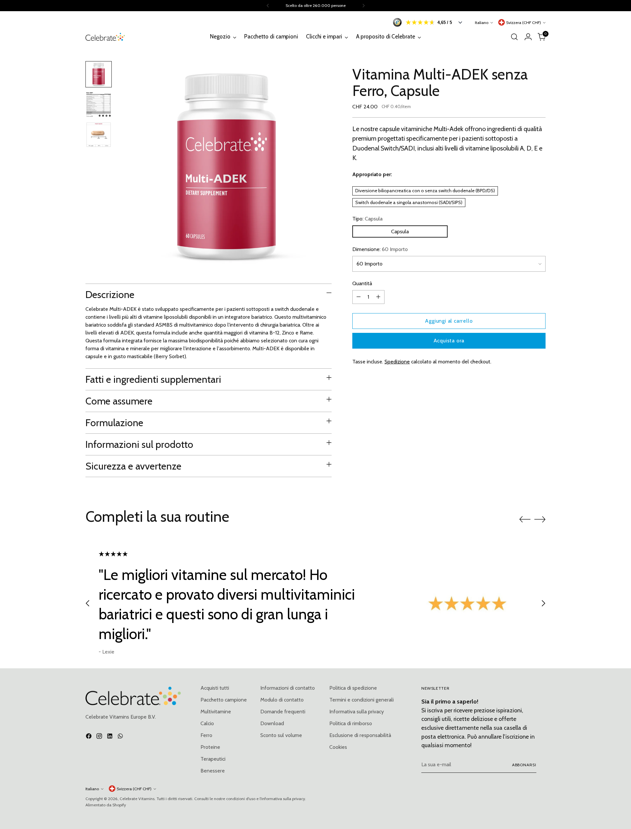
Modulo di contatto (282, 700)
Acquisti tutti (214, 688)
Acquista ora (449, 340)
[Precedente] (268, 5)
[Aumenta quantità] (378, 297)
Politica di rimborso (350, 723)
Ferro (206, 735)
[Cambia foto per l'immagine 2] (98, 104)
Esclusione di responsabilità (360, 735)
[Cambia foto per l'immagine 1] (98, 74)
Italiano (481, 22)
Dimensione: (380, 249)
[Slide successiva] (540, 519)
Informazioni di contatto (287, 688)
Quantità (362, 283)
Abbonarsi (524, 764)
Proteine (210, 747)
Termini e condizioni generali (361, 700)
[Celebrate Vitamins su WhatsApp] (121, 737)
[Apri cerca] (514, 36)
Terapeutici (212, 759)
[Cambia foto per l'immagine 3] (98, 135)
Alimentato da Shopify (105, 804)
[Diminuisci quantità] (358, 297)
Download (272, 723)
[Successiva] (363, 5)
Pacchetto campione (223, 700)
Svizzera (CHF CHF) (523, 22)
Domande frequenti (282, 711)
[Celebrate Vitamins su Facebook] (89, 737)
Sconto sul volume (281, 735)
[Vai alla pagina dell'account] (528, 36)
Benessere (212, 771)
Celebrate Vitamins (137, 798)
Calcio (207, 723)
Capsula (400, 231)
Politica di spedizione (353, 688)
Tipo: (367, 219)
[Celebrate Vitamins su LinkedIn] (110, 737)
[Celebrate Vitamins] (105, 36)
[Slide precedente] (524, 519)
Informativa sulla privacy (356, 711)
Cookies (338, 747)
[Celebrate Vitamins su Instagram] (100, 737)
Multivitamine (215, 711)
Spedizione (397, 361)
